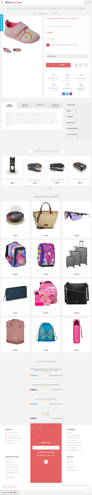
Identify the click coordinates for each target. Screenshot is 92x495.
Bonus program (53, 87)
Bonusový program (11, 462)
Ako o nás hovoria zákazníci (46, 361)
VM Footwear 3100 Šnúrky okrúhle (12, 179)
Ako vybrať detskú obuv (12, 467)
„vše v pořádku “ (45, 413)
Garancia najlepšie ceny (76, 65)
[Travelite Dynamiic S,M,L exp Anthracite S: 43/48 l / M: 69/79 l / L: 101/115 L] (76, 254)
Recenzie (40, 105)
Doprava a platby (71, 448)
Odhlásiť (52, 455)
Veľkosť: (49, 53)
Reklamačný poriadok (73, 445)
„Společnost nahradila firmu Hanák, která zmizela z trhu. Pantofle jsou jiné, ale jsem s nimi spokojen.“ (46, 369)
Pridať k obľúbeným (81, 65)
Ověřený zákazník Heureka (56, 375)
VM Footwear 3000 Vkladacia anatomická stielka (34, 179)
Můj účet (69, 460)
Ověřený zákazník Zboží (56, 389)
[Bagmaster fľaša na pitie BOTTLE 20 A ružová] (76, 331)
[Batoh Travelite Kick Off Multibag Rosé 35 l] (15, 331)
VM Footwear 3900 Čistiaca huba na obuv (79, 179)
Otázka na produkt (55, 105)
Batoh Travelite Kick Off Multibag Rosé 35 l (15, 347)
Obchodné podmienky (73, 437)
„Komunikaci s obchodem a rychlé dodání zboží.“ (46, 384)
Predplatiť (42, 455)
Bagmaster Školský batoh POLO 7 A (46, 270)
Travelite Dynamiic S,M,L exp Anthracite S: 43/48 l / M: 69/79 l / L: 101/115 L (77, 271)
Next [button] (62, 151)
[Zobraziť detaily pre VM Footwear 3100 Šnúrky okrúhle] (12, 166)
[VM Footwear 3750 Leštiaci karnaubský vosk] (15, 215)
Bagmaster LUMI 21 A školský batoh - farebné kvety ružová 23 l (15, 271)
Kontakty (69, 432)
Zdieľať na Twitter (67, 93)
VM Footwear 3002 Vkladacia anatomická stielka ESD (57, 179)
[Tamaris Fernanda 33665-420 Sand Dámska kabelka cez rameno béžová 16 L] (46, 215)
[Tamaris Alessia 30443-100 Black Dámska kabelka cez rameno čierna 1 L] (76, 293)
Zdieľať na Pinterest (70, 93)
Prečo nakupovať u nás (12, 472)
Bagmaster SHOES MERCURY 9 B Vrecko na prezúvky (46, 347)
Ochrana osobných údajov (74, 442)
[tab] (9, 105)
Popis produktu (9, 105)
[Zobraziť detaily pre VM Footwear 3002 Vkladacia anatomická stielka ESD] (57, 166)
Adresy (69, 465)
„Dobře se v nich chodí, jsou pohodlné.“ (46, 399)
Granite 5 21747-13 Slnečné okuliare (76, 231)
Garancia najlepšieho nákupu (67, 77)
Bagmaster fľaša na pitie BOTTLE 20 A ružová (76, 347)
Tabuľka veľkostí (25, 105)
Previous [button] (30, 151)
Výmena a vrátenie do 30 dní (75, 450)
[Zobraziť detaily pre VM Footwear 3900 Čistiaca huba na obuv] (79, 166)
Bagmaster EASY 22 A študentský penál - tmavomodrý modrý (15, 309)
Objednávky (70, 462)
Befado (53, 39)
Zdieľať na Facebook (63, 93)
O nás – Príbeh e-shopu (73, 435)
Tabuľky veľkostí (10, 477)
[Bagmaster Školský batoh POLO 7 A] (46, 254)
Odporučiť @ (86, 65)
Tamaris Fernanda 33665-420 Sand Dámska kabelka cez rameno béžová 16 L (46, 232)
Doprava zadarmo (81, 77)
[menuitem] (77, 432)
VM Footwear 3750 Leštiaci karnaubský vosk (15, 231)
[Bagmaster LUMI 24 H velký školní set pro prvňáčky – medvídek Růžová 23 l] (46, 293)
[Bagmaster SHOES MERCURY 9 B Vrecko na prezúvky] (46, 331)
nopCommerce (10, 485)
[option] (12, 171)
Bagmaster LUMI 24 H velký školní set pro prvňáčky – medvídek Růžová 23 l (46, 309)
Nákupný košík (71, 467)
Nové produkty (9, 460)
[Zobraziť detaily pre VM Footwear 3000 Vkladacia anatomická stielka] (35, 166)
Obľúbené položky (72, 470)
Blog (6, 475)
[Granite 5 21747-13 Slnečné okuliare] (76, 215)
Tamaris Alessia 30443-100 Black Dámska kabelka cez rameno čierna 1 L (76, 309)
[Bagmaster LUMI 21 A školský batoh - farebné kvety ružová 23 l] (15, 254)
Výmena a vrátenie (53, 77)
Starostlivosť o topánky (12, 470)
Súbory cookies (71, 440)
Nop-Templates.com (12, 487)
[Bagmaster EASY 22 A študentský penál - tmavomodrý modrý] (15, 293)
